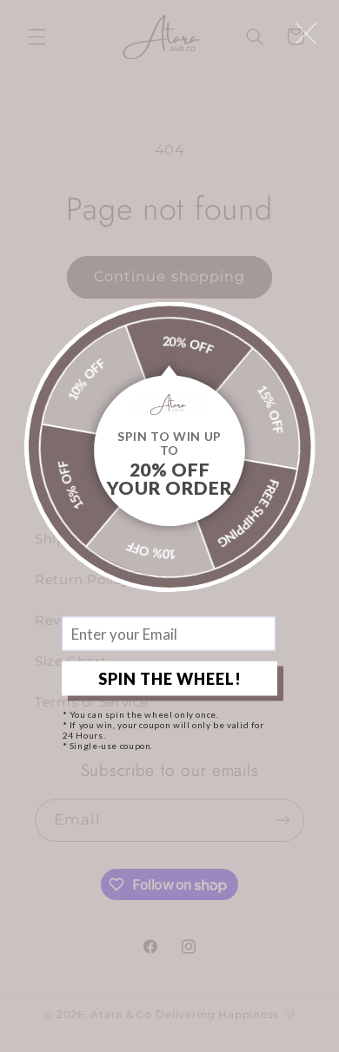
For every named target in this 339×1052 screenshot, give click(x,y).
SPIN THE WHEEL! (170, 677)
